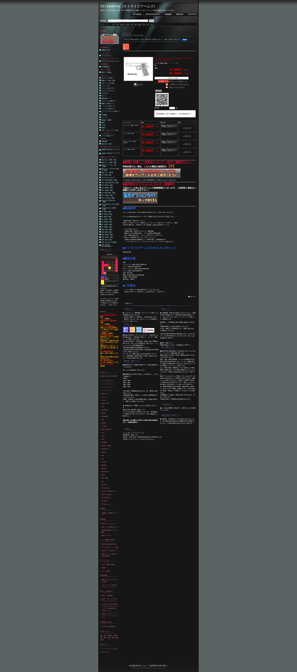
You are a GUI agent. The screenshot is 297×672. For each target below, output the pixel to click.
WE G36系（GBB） (107, 224)
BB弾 (103, 122)
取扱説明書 (103, 575)
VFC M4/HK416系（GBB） (110, 180)
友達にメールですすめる (177, 87)
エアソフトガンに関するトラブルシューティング (110, 586)
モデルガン (105, 93)
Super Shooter (107, 494)
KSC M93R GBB (106, 175)
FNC (117, 24)
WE (132, 24)
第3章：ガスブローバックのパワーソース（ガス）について (110, 616)
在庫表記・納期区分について (110, 514)
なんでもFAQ (106, 571)
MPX (144, 24)
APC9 (152, 24)
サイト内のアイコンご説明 (110, 547)
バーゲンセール (106, 56)
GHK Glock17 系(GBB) (109, 242)
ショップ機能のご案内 (107, 539)
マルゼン (104, 400)
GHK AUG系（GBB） (108, 234)
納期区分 (103, 508)
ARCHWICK (105, 410)
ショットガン (106, 85)
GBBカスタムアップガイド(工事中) (110, 581)
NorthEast (105, 472)
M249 (139, 24)
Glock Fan (105, 652)
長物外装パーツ (106, 98)
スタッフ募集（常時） (108, 564)
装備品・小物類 (106, 120)
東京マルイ (105, 394)
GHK (135, 24)
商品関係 (103, 519)
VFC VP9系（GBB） (108, 195)
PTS (103, 481)
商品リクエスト (106, 535)
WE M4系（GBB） (107, 211)
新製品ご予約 (106, 50)
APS (103, 407)
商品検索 (103, 21)
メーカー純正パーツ (108, 136)
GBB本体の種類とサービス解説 (110, 531)
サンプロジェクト (107, 387)
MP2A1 (122, 24)
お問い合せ (179, 14)
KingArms (105, 449)
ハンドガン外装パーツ (108, 106)
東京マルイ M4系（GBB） (110, 160)
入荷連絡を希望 (187, 128)
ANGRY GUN (105, 403)
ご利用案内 (168, 14)
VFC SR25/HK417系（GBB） (110, 182)
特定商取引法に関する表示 (158, 665)
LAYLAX (104, 462)
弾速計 (104, 127)
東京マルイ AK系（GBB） (110, 162)
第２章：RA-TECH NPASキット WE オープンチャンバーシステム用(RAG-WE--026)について (110, 607)
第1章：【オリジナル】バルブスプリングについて (110, 600)
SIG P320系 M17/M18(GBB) (106, 245)
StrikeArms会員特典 (108, 626)
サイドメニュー (105, 560)
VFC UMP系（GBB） (108, 188)
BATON (104, 413)
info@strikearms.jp (147, 439)
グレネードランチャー (108, 91)
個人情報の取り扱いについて (138, 665)
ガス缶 (104, 125)
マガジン (104, 96)
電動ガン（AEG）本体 (108, 80)
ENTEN (104, 423)
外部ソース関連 (106, 72)
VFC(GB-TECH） (107, 498)
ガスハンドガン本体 (108, 83)
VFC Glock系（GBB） (108, 198)
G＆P (103, 436)
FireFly (104, 426)
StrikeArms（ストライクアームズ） (129, 6)
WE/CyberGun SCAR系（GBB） (109, 208)
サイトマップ (192, 14)
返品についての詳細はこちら (178, 81)
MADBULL (104, 465)
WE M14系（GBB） (107, 214)
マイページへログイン (153, 14)
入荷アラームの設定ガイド (110, 550)
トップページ (126, 33)
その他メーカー (106, 504)
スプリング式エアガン (108, 88)
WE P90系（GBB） (107, 227)
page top (192, 296)
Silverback (106, 488)
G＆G (103, 433)
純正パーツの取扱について (110, 527)
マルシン (104, 397)
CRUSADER (105, 416)
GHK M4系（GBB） (107, 232)
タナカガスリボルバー (108, 177)
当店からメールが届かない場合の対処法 (110, 555)
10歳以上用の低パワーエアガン (111, 150)
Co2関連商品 (106, 67)
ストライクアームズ (108, 384)
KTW (103, 455)
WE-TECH (104, 501)
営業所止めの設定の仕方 (109, 544)
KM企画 (104, 452)
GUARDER (104, 442)
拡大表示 (140, 84)
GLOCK (128, 24)
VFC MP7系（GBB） (108, 185)
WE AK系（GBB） (107, 217)
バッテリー (105, 117)
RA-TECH (104, 485)
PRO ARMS (105, 478)
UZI (113, 24)
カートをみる (137, 14)
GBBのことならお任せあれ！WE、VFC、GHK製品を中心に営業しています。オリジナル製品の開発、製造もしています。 (138, 10)
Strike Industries (108, 491)
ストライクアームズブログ (110, 649)
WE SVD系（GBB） (107, 219)
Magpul (104, 468)
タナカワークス (106, 390)
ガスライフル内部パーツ (109, 101)
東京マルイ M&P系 (107, 172)
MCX (148, 24)
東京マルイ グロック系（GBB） (109, 165)
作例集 (104, 568)
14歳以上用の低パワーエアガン (111, 153)
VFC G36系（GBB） (108, 190)
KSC (103, 459)
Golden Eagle (106, 446)
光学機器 (104, 115)
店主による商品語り (106, 591)
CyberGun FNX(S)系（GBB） (108, 201)
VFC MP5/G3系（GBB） (109, 193)
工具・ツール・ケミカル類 (110, 130)
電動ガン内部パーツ (108, 103)
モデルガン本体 (138, 35)
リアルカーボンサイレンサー (111, 61)
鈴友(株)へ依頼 (106, 144)
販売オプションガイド (108, 524)
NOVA (103, 475)
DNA (103, 420)
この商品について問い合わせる (179, 84)
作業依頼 (104, 141)
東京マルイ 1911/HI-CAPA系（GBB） (110, 169)
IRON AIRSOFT (106, 429)
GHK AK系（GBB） (107, 229)
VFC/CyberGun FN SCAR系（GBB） (110, 204)
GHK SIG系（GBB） (108, 237)
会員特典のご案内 (105, 622)
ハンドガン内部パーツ (108, 108)
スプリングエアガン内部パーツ (111, 111)
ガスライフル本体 (107, 78)
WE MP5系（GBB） (107, 222)
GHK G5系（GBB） (107, 240)
